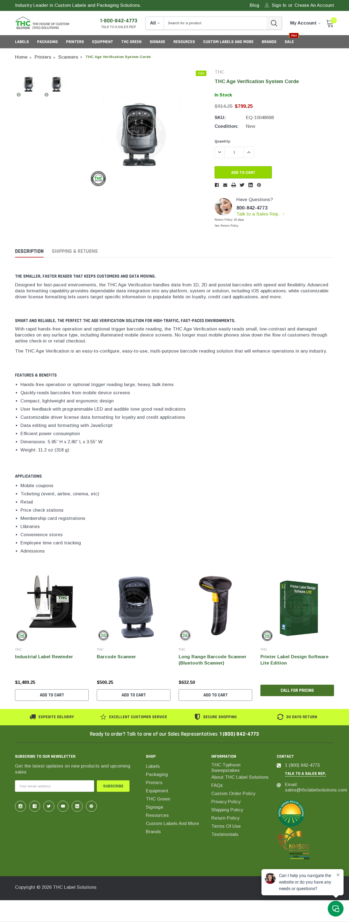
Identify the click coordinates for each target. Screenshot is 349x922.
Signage (157, 42)
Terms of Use (226, 826)
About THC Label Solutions (240, 777)
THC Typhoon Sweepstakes (225, 767)
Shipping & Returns (75, 251)
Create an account (314, 5)
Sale (289, 42)
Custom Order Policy (233, 793)
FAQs (217, 785)
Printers (75, 42)
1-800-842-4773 (118, 20)
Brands (153, 831)
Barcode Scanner (116, 656)
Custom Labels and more (172, 823)
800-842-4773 (251, 208)
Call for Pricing (297, 690)
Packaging (47, 42)
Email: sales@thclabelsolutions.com (316, 787)
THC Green (131, 42)
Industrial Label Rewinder (44, 656)
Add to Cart (52, 695)
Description (29, 251)
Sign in (279, 5)
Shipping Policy (227, 809)
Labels (22, 42)
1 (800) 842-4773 (239, 734)
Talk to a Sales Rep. (258, 214)
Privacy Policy (225, 801)
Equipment (102, 42)
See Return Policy (226, 225)
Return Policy (225, 818)
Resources (184, 42)
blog (254, 5)
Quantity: (223, 141)
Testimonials (224, 834)
